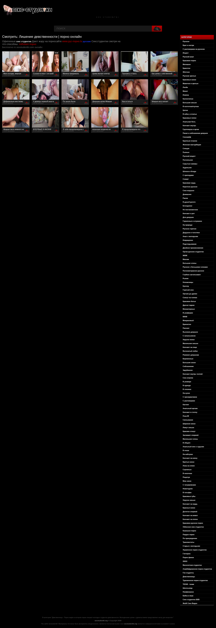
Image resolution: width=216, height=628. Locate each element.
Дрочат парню (189, 305)
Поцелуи (186, 477)
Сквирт (186, 179)
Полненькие (188, 160)
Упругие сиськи (189, 500)
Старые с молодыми (191, 546)
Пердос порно (188, 534)
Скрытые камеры (190, 164)
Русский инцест (189, 156)
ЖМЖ (185, 255)
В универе (187, 382)
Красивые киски (189, 80)
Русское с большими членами (195, 267)
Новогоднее (188, 489)
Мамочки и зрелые (190, 83)
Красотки (186, 68)
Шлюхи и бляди (189, 171)
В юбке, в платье (190, 114)
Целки (185, 110)
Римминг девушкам (191, 355)
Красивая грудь (189, 183)
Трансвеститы (188, 542)
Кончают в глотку (190, 412)
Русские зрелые (189, 76)
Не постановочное (190, 210)
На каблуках (188, 454)
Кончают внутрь (189, 125)
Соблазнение (188, 366)
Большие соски (189, 362)
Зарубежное (188, 370)
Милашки (187, 64)
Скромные (187, 469)
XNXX (185, 561)
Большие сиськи (190, 103)
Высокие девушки (190, 332)
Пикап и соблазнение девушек (195, 133)
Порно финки (188, 557)
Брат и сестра (188, 45)
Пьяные (186, 152)
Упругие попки (189, 340)
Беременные (188, 359)
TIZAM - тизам (188, 584)
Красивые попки (189, 118)
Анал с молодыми (190, 236)
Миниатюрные (189, 309)
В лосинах (187, 389)
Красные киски (189, 508)
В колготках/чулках (191, 106)
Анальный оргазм (190, 408)
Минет (185, 91)
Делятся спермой (190, 512)
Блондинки (187, 206)
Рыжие (185, 278)
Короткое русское (190, 187)
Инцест (186, 53)
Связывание (188, 420)
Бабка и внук (188, 596)
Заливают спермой (190, 435)
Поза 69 (186, 416)
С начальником (189, 336)
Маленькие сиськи (190, 343)
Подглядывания (189, 244)
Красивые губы (189, 496)
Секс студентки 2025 (191, 599)
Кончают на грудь (190, 504)
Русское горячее (189, 229)
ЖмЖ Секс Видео (190, 603)
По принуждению (190, 538)
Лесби (185, 87)
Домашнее (187, 194)
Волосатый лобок (190, 351)
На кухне (186, 393)
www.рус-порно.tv (72, 41)
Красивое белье (189, 301)
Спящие (186, 148)
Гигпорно (186, 554)
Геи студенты (188, 573)
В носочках (187, 473)
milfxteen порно (27, 44)
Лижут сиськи (188, 427)
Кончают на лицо (190, 347)
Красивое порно (189, 60)
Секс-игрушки (188, 190)
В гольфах (187, 492)
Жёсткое (186, 72)
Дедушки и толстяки (191, 233)
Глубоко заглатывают (192, 275)
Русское (186, 41)
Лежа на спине (189, 466)
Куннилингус (188, 99)
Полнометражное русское (193, 271)
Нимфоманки (188, 592)
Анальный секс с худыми (193, 447)
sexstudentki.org (101, 620)
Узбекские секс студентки (193, 527)
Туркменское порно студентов (195, 580)
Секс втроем (188, 378)
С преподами (188, 175)
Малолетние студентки (192, 565)
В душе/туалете (189, 202)
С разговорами (189, 401)
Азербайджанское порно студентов (197, 569)
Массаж (186, 259)
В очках (186, 450)
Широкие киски (189, 424)
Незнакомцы (188, 282)
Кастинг (186, 405)
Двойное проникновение (193, 248)
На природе (187, 225)
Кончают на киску (190, 458)
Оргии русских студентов (193, 252)
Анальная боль (189, 122)
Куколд (186, 286)
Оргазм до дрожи (190, 294)
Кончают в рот (189, 213)
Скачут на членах (190, 297)
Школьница (187, 588)
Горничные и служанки (192, 221)
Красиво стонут (189, 431)
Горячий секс (188, 290)
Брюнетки (187, 324)
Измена (186, 95)
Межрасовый (188, 320)
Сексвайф (187, 137)
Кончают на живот (190, 515)
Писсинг (186, 328)
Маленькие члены (190, 439)
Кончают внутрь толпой (192, 374)
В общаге (186, 443)
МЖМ (185, 317)
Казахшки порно (189, 531)
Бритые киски (188, 462)
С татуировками (189, 485)
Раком (185, 198)
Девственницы (189, 577)
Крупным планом (190, 141)
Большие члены (189, 263)
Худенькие (187, 168)
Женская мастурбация (192, 145)
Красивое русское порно (193, 523)
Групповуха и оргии (191, 129)
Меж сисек (187, 481)
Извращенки (188, 240)
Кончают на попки (190, 519)
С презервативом (190, 397)
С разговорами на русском (194, 49)
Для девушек (188, 217)
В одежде (187, 385)
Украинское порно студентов (195, 550)
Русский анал (188, 57)
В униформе (188, 313)
